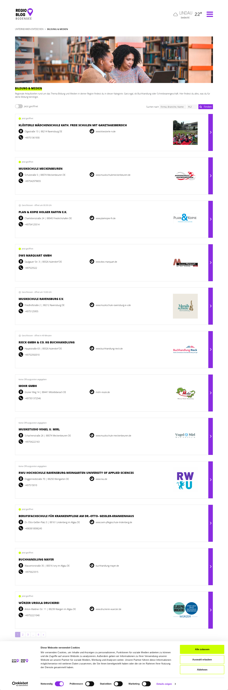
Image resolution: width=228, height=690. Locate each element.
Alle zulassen (202, 649)
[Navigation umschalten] (208, 14)
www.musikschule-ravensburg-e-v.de (113, 305)
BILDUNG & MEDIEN (57, 29)
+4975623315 (31, 571)
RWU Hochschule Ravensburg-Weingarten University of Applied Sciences (76, 473)
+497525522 (30, 267)
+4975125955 (31, 311)
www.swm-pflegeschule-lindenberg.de (113, 522)
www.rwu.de (101, 479)
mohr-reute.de (102, 392)
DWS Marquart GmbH (35, 255)
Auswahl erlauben (202, 659)
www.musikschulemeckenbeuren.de (112, 174)
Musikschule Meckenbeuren (41, 169)
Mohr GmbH (28, 386)
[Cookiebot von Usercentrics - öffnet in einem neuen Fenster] (20, 684)
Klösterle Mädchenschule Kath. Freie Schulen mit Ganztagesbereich (73, 125)
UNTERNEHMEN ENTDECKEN (29, 29)
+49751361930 (32, 137)
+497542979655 (32, 181)
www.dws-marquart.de (106, 261)
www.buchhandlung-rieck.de (109, 348)
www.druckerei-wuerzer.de (108, 609)
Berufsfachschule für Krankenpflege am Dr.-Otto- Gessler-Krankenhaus (76, 516)
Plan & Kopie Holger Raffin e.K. (43, 212)
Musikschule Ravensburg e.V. (41, 299)
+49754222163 (32, 441)
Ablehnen (202, 669)
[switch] (89, 683)
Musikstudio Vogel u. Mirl (39, 429)
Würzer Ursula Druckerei (39, 603)
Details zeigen (164, 684)
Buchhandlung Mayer (36, 559)
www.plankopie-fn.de (105, 218)
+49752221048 (32, 615)
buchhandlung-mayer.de (107, 565)
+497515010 (30, 485)
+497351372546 (32, 398)
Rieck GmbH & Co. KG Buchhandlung (47, 342)
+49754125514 (32, 224)
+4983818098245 (33, 528)
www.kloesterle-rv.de (105, 131)
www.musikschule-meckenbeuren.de (113, 435)
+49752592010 (32, 354)
